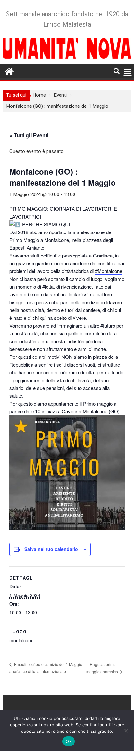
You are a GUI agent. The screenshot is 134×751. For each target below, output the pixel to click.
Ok (69, 741)
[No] (126, 730)
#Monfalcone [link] (108, 271)
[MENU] (127, 71)
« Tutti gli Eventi (28, 135)
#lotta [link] (48, 286)
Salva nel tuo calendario (51, 549)
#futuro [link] (107, 325)
